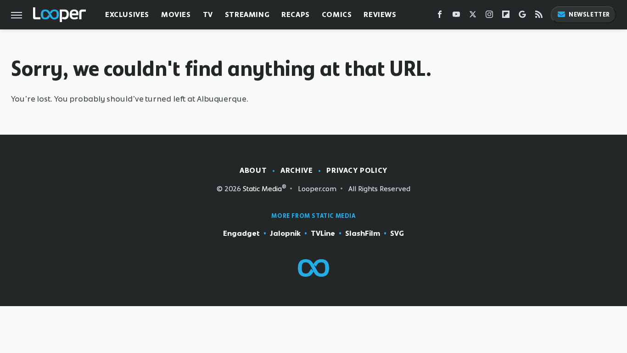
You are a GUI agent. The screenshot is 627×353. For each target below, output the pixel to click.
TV (208, 14)
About (253, 170)
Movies (176, 14)
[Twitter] (472, 16)
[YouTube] (456, 16)
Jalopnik (285, 233)
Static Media (262, 189)
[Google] (522, 16)
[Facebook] (439, 16)
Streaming (247, 14)
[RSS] (538, 16)
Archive (296, 170)
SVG (397, 233)
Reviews (380, 14)
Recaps (295, 14)
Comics (337, 14)
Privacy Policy (356, 170)
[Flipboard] (505, 16)
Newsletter (589, 14)
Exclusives (127, 14)
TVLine (323, 233)
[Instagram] (489, 16)
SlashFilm (362, 233)
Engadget (241, 233)
